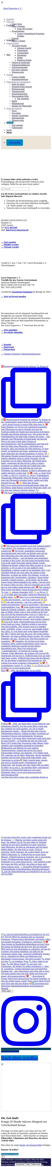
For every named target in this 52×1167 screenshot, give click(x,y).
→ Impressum (7, 347)
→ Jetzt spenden (8, 242)
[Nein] (42, 1165)
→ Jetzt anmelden (9, 330)
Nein (28, 1165)
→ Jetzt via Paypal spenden (13, 296)
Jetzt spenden (14, 142)
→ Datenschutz (8, 349)
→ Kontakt (6, 344)
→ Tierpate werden (10, 247)
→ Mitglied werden (10, 244)
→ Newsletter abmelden (12, 332)
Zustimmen (20, 1165)
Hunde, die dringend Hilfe (30, 1145)
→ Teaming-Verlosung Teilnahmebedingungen (21, 354)
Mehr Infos (36, 1165)
